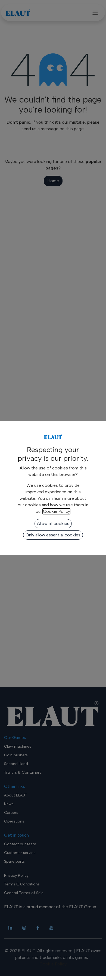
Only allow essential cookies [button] (53, 534)
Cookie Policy (56, 511)
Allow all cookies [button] (53, 523)
